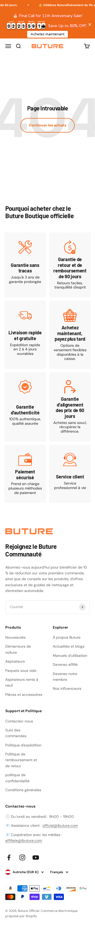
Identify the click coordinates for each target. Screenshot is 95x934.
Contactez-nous (19, 721)
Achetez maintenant (47, 34)
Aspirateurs (15, 661)
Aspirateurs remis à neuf (21, 682)
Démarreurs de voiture (18, 649)
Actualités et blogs (68, 646)
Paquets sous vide (20, 670)
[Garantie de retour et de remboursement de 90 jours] (70, 264)
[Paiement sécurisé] (25, 474)
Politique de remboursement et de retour (21, 760)
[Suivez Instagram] (22, 857)
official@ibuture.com (60, 825)
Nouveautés (15, 637)
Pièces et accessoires (23, 694)
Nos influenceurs (67, 688)
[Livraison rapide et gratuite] (25, 335)
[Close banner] (89, 24)
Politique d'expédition (23, 745)
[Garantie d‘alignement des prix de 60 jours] (70, 407)
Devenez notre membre (65, 676)
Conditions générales (23, 790)
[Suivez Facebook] (8, 857)
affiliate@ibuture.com (23, 840)
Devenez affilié (65, 664)
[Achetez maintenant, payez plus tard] (70, 335)
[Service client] (70, 474)
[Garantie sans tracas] (25, 264)
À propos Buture (66, 637)
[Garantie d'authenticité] (25, 407)
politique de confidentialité (17, 777)
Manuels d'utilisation (70, 655)
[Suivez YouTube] (35, 857)
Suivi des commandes (15, 733)
